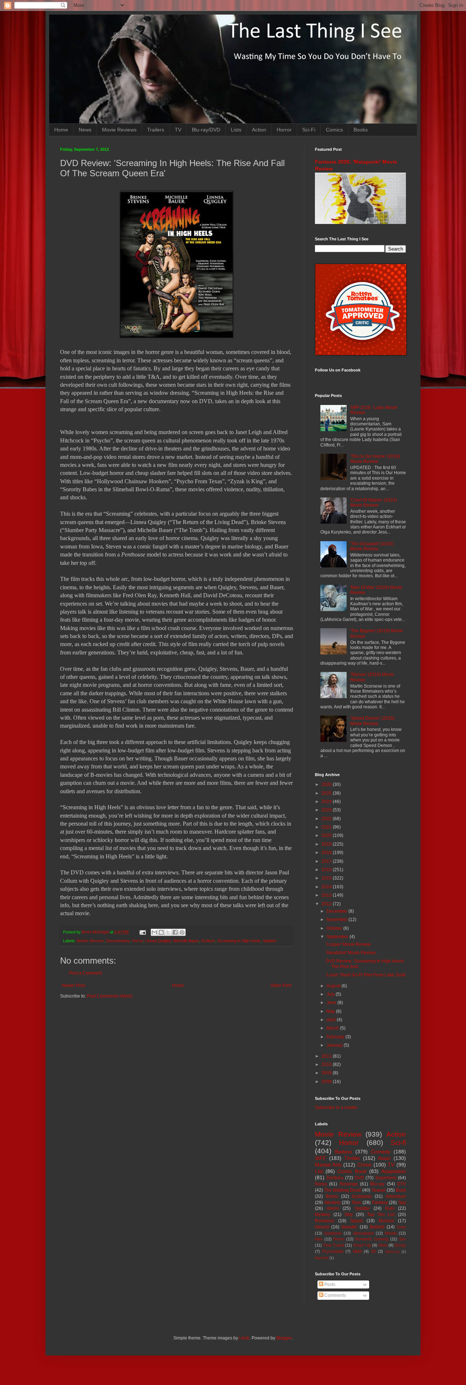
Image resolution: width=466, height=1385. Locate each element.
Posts (329, 1284)
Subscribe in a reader (336, 1107)
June (332, 1002)
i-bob (244, 1338)
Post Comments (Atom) (110, 996)
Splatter (269, 941)
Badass (343, 1151)
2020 (327, 835)
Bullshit (377, 1226)
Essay (400, 1245)
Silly (348, 1214)
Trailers (155, 130)
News (85, 130)
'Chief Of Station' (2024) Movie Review (373, 502)
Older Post (280, 985)
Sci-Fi (308, 130)
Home (61, 130)
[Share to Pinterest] (182, 932)
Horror (284, 130)
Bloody (391, 1233)
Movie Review (338, 1134)
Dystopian (362, 1196)
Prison (338, 1239)
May (331, 1011)
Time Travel (333, 1245)
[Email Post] (142, 932)
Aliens (333, 1208)
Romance (324, 1220)
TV (178, 130)
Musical (386, 1220)
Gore (401, 1227)
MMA (357, 1251)
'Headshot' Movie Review (351, 952)
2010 (327, 1064)
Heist (382, 1245)
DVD (359, 1177)
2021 (327, 827)
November (337, 919)
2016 (327, 869)
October (335, 928)
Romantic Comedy (372, 1239)
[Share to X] (168, 932)
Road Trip (362, 1245)
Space (356, 1220)
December (337, 911)
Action (259, 130)
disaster (349, 1226)
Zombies (334, 1177)
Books (361, 130)
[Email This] (154, 932)
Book (401, 1190)
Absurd (322, 1226)
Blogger (284, 1338)
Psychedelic (333, 1251)
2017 (327, 861)
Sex (402, 1239)
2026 (327, 784)
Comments (334, 1295)
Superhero (385, 1177)
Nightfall (321, 1258)
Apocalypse (363, 1233)
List (319, 1171)
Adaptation (393, 1171)
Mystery (322, 1214)
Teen (356, 1202)
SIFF (320, 1158)
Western (332, 1202)
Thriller (352, 1158)
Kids (319, 1239)
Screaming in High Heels (239, 941)
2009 (327, 1072)
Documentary (118, 941)
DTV (401, 1184)
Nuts (389, 1208)
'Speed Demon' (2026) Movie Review (372, 721)
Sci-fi (398, 1142)
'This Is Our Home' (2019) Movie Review (375, 459)
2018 (327, 852)
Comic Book (351, 1171)
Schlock (208, 941)
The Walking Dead (342, 1190)
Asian (384, 1158)
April (332, 1019)
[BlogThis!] (161, 932)
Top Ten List (381, 1214)
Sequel (378, 1190)
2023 (327, 809)
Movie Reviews (119, 130)
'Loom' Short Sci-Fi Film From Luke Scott (365, 974)
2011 (327, 1056)
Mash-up (392, 1252)
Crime (364, 1165)
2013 (327, 895)
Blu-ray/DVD (206, 130)
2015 (327, 878)
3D (373, 1251)
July (331, 994)
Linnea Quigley (158, 941)
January (335, 1045)
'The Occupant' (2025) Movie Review (372, 546)
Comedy (380, 1151)
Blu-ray (377, 1184)
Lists (236, 130)
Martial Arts (328, 1165)
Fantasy (380, 1202)
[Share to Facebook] (175, 932)
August (334, 985)
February (336, 1036)
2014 (327, 886)
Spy (402, 1202)
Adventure (396, 1196)
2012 (327, 903)
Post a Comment (85, 973)
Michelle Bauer (186, 941)
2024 (327, 801)
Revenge (349, 1184)
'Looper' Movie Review (348, 944)
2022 (327, 818)
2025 (327, 793)
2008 (327, 1081)
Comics (334, 130)
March (333, 1028)
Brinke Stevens (90, 941)
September (338, 936)
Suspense (333, 1233)
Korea (321, 1184)
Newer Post (73, 985)
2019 (327, 844)
